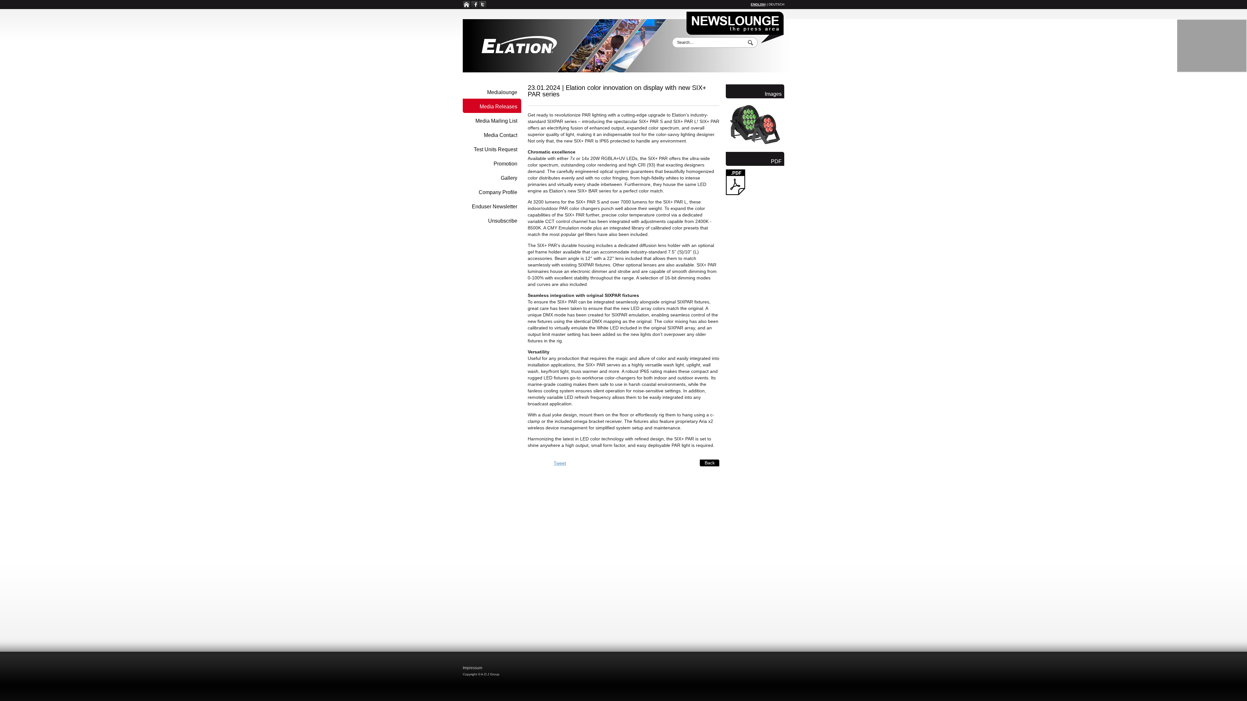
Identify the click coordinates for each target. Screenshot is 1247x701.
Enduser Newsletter (494, 206)
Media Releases (498, 106)
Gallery (509, 178)
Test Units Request (495, 149)
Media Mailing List (496, 121)
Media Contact (500, 135)
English (758, 4)
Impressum (472, 668)
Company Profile (498, 192)
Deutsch (776, 4)
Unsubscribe (502, 221)
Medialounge (502, 92)
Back (710, 462)
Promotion (505, 163)
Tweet (560, 463)
